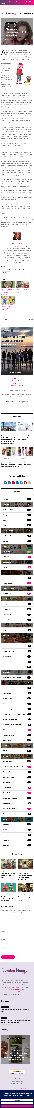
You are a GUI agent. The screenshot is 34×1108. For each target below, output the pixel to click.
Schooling (5, 1007)
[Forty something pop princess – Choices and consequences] (8, 284)
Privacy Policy (21, 1088)
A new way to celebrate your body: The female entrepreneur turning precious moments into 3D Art (8, 464)
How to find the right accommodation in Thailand (24, 898)
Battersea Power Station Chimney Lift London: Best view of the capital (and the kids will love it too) (8, 439)
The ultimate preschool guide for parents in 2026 (8, 875)
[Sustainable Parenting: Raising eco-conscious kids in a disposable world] (8, 300)
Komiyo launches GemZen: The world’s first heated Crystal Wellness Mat (25, 876)
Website (3, 948)
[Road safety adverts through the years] (22, 284)
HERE (17, 989)
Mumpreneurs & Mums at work (16, 1038)
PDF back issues (22, 992)
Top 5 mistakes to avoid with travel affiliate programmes (8, 898)
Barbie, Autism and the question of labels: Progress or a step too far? (25, 463)
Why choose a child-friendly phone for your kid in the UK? (25, 437)
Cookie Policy (12, 1088)
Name (3, 931)
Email (3, 939)
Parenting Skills (11, 23)
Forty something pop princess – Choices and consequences (7, 291)
